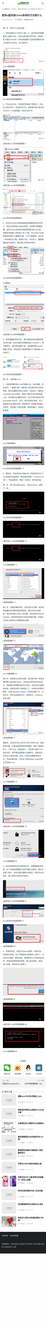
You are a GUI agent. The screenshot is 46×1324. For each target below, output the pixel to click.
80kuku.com (28, 19)
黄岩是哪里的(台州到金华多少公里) (30, 1137)
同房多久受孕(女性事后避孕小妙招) (30, 1218)
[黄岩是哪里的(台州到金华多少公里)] (9, 1141)
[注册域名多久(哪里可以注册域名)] (9, 1127)
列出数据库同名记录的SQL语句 (30, 1204)
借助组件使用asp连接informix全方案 (31, 1110)
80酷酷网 (6, 9)
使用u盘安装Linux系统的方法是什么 (30, 9)
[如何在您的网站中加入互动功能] (9, 1195)
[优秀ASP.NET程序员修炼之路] (9, 1168)
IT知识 (13, 9)
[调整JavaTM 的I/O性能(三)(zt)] (9, 1100)
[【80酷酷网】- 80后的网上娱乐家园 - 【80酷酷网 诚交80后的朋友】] (23, 3)
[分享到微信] (7, 1067)
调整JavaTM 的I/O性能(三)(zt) (30, 1096)
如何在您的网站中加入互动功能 (30, 1190)
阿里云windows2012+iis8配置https (16, 1083)
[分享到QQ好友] (28, 1067)
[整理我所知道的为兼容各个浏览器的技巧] (9, 1154)
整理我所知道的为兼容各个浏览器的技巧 (30, 1151)
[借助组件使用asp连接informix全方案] (9, 1114)
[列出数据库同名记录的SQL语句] (9, 1208)
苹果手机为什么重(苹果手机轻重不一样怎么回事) (30, 1178)
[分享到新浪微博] (17, 1067)
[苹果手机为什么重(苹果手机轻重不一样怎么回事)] (9, 1181)
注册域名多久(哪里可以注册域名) (31, 1123)
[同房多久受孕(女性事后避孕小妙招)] (9, 1222)
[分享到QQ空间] (39, 1067)
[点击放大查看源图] (23, 54)
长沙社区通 (14, 1235)
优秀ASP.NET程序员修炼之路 (30, 1163)
